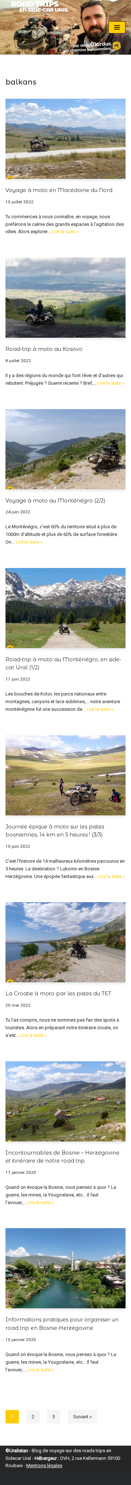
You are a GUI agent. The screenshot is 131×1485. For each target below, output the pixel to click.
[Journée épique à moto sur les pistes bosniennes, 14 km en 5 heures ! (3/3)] (65, 775)
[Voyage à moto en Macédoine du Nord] (65, 139)
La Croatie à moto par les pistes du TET (58, 993)
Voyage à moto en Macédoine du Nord (58, 190)
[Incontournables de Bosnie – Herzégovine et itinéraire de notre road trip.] (65, 1101)
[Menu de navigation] (117, 27)
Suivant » (82, 1416)
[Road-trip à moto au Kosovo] (65, 298)
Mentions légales (44, 1465)
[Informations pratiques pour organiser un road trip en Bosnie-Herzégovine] (65, 1268)
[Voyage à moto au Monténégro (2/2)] (65, 449)
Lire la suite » (65, 231)
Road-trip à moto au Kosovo (44, 349)
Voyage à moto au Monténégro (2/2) (55, 500)
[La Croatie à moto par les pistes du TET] (65, 942)
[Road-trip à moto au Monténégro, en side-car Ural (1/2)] (65, 608)
